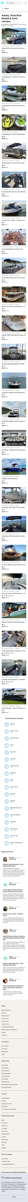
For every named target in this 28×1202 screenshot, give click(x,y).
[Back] (4, 36)
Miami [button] (3, 1120)
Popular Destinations (8, 1116)
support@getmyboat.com (8, 1164)
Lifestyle (4, 1101)
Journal (4, 1094)
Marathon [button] (4, 1147)
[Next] (24, 36)
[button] (5, 24)
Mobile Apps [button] (5, 1051)
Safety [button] (3, 1054)
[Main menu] (25, 3)
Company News (6, 1098)
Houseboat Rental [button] (6, 1073)
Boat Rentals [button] (5, 1065)
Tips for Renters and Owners (9, 1109)
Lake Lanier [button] (4, 1123)
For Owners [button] (4, 1048)
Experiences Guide (6, 1103)
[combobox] (14, 2)
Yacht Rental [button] (5, 1079)
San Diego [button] (4, 1128)
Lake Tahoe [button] (5, 1125)
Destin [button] (3, 1145)
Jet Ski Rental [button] (5, 1068)
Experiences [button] (5, 1061)
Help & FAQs (5, 1158)
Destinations (5, 1106)
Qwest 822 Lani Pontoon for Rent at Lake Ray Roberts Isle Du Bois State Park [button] (14, 937)
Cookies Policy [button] (5, 1024)
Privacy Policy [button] (5, 1021)
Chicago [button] (4, 1136)
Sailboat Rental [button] (5, 1081)
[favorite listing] (25, 46)
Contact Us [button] (4, 1035)
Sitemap (4, 1032)
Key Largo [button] (4, 1142)
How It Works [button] (5, 1046)
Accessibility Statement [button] (7, 1027)
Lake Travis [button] (4, 1131)
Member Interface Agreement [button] (9, 1029)
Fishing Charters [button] (6, 1070)
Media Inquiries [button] (5, 1015)
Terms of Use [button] (22, 1184)
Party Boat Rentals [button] (6, 1087)
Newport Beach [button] (6, 1134)
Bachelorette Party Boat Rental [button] (9, 1084)
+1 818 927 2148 (6, 1161)
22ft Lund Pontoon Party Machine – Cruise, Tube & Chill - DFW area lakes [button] (13, 987)
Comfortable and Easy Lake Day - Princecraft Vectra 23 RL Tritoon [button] (13, 890)
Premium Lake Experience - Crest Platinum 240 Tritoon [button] (13, 865)
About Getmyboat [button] (6, 1010)
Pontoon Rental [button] (5, 1076)
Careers (4, 1013)
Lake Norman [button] (5, 1139)
